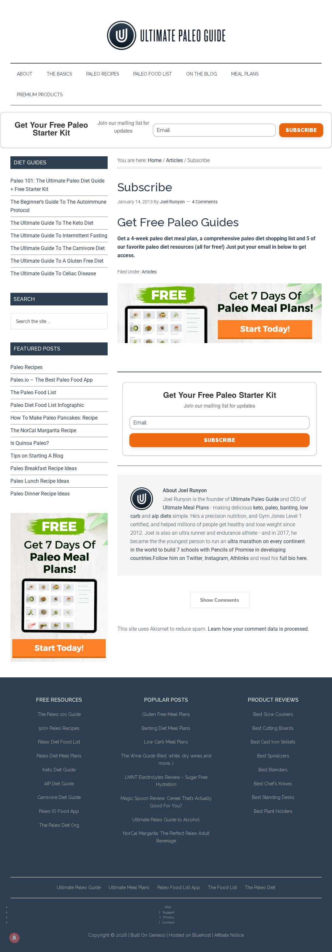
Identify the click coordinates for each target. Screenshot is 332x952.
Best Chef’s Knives (273, 783)
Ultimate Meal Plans (186, 508)
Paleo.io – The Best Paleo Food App (51, 380)
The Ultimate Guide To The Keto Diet (51, 223)
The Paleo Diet (260, 887)
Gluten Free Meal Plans (166, 714)
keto (258, 508)
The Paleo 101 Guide (59, 714)
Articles (149, 271)
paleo (271, 508)
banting (289, 508)
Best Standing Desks (273, 797)
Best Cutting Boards (273, 728)
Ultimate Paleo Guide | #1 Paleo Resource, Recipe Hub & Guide (166, 35)
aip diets (161, 516)
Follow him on (169, 558)
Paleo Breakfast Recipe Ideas (43, 468)
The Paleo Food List (33, 392)
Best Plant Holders (273, 811)
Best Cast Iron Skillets (273, 741)
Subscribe (301, 130)
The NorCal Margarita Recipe (43, 430)
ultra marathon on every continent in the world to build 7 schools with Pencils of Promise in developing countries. (217, 549)
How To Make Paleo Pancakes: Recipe (54, 418)
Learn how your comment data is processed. (258, 629)
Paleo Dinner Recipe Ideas (40, 494)
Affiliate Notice (229, 935)
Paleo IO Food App (59, 811)
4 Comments (205, 201)
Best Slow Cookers (273, 714)
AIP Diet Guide (59, 783)
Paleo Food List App (178, 887)
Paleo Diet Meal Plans (59, 755)
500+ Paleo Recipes (59, 728)
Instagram (216, 558)
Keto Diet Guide (59, 769)
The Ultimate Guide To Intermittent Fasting (58, 235)
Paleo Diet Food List (59, 741)
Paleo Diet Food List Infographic (47, 405)
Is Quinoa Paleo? (29, 443)
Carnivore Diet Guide (59, 797)
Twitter (194, 558)
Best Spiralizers (273, 755)
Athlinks (239, 558)
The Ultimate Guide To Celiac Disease (53, 273)
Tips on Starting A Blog (36, 456)
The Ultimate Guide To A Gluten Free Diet (56, 261)
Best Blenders (273, 769)
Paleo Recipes (26, 367)
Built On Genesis (148, 935)
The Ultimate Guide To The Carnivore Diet (57, 248)
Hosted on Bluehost (190, 935)
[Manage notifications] (14, 938)
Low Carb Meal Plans (166, 741)
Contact (168, 922)
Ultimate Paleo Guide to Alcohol (166, 819)
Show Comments (219, 600)
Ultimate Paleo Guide (255, 499)
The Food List (222, 887)
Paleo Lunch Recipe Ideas (39, 481)
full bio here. (293, 558)
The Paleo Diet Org (59, 825)
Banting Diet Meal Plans (166, 728)
